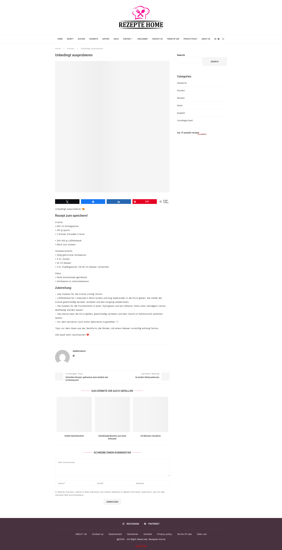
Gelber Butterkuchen (74, 436)
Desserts (93, 39)
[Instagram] (215, 39)
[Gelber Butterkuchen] (74, 414)
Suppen (105, 39)
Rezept (70, 39)
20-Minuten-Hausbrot (150, 436)
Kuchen (81, 39)
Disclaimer (142, 39)
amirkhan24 (79, 351)
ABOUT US (206, 39)
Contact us (157, 39)
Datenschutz (115, 534)
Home (60, 39)
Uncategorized (185, 120)
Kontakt (127, 39)
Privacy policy (190, 39)
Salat (116, 39)
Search (181, 55)
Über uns (202, 534)
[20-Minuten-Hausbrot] (150, 414)
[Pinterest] (218, 39)
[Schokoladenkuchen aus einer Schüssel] (112, 414)
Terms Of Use (173, 39)
